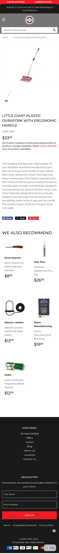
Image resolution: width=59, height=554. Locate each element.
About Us (29, 450)
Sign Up (29, 515)
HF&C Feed (32, 539)
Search (6, 525)
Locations (29, 455)
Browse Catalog (30, 433)
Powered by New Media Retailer (28, 542)
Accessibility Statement (25, 525)
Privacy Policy (46, 525)
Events (29, 442)
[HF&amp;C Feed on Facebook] (54, 531)
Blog (29, 446)
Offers (29, 438)
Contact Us (29, 459)
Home (5, 37)
